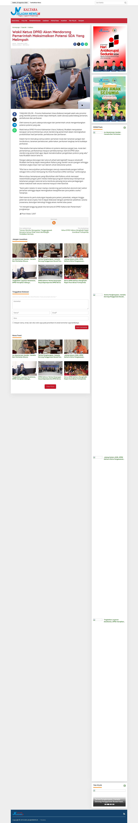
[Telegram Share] (82, 44)
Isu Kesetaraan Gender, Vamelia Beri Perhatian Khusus (24, 260)
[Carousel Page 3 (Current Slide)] (111, 804)
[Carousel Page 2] (108, 804)
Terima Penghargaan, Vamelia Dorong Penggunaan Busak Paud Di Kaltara (50, 260)
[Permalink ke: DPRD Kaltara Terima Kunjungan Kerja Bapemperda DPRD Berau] (50, 272)
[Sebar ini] (75, 44)
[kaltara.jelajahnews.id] (25, 12)
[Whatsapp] (86, 44)
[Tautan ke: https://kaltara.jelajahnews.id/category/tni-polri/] (124, 785)
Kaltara (19, 45)
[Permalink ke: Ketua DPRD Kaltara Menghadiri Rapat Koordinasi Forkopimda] (76, 272)
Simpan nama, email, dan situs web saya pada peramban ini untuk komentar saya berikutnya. (46, 323)
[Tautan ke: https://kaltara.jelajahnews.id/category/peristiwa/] (124, 127)
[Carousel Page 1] (105, 804)
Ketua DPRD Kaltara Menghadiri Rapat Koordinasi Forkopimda (74, 230)
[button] (125, 3)
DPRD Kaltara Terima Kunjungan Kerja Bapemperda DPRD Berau (49, 281)
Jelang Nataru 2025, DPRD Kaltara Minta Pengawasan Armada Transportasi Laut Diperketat (74, 260)
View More (50, 386)
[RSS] (54, 222)
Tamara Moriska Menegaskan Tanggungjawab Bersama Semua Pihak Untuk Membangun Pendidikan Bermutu (35, 231)
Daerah (14, 45)
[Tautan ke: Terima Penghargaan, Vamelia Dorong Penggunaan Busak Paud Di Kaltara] (97, 374)
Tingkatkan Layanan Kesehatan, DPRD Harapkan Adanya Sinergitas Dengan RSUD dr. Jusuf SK (24, 281)
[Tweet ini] (78, 44)
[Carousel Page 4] (113, 804)
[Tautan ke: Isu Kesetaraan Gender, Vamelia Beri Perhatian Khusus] (97, 211)
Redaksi (43, 820)
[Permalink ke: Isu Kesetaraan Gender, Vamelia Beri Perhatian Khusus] (24, 250)
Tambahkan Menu (35, 3)
